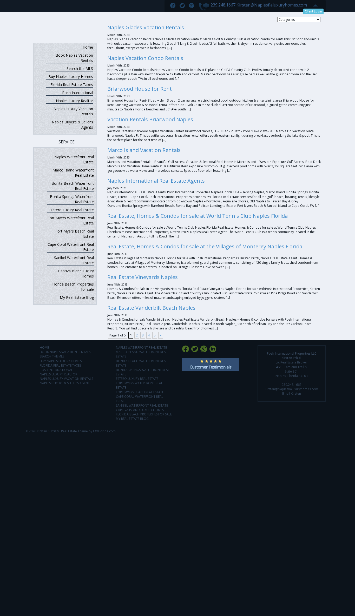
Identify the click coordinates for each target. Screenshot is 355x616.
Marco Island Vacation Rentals (144, 150)
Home (88, 47)
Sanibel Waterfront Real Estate (74, 260)
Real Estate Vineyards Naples (142, 277)
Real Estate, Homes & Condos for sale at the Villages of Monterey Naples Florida (204, 246)
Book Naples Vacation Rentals (74, 58)
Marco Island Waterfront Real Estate (73, 173)
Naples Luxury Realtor (74, 100)
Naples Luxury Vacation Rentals (73, 111)
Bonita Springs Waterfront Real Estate (72, 199)
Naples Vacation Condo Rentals (145, 58)
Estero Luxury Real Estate (72, 209)
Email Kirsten (291, 393)
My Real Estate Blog (77, 297)
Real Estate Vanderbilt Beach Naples (151, 307)
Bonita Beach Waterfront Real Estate (72, 186)
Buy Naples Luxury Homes (70, 76)
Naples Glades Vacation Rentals (145, 27)
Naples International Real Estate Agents (156, 180)
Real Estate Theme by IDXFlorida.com (88, 431)
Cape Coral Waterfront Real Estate (71, 247)
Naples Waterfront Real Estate (74, 159)
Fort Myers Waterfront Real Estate (71, 220)
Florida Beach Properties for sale (73, 287)
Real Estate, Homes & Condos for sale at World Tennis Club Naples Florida (197, 215)
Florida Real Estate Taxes (71, 84)
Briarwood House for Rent (139, 88)
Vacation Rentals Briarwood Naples (150, 119)
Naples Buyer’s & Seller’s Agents (72, 125)
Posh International (77, 92)
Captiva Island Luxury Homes (76, 273)
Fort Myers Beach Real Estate (74, 234)
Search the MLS (80, 68)
